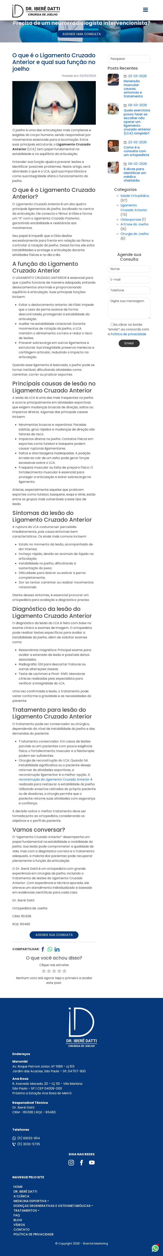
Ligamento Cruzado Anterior (133, 207)
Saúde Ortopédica (134, 195)
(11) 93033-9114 (28, 1138)
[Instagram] (71, 1162)
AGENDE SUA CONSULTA (54, 935)
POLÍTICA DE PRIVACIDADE (34, 1234)
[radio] (44, 972)
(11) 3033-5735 (28, 1144)
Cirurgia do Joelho (134, 233)
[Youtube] (92, 1162)
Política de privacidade (128, 334)
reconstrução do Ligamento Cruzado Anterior (54, 779)
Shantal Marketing (95, 1243)
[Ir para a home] (36, 11)
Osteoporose (130, 219)
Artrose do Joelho (134, 224)
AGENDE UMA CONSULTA (81, 34)
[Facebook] (82, 1162)
